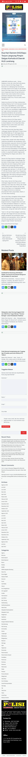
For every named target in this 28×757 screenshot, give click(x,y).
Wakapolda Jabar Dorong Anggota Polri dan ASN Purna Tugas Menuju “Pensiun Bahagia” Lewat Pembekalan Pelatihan (12, 313)
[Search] (25, 45)
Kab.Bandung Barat (5, 605)
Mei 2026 (3, 492)
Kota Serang (4, 626)
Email (3, 404)
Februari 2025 (4, 527)
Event (2, 581)
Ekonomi (3, 579)
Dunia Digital (4, 574)
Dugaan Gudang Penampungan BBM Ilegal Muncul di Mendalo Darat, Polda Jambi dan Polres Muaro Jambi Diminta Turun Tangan (12, 454)
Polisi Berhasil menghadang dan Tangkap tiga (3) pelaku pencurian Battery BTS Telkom (13, 353)
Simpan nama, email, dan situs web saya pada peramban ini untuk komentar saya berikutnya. (14, 420)
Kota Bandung (4, 624)
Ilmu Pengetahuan (5, 588)
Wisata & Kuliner (5, 697)
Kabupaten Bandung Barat (7, 610)
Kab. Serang (4, 600)
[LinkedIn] (20, 1)
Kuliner (3, 631)
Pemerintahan (4, 652)
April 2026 (3, 494)
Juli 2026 (3, 487)
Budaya (3, 565)
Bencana (3, 555)
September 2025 (5, 511)
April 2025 (3, 523)
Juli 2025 (3, 515)
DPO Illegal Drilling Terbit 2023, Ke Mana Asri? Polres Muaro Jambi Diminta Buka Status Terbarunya (12, 445)
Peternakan (4, 667)
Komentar (4, 378)
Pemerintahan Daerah (6, 655)
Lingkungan (12, 49)
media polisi (5, 64)
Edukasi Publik (4, 576)
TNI (2, 50)
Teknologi (3, 686)
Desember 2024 (5, 532)
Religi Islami (4, 676)
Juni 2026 (3, 489)
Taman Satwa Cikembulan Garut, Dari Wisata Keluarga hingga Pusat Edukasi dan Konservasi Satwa (13, 449)
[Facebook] (18, 1)
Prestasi (3, 671)
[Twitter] (16, 1)
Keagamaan (4, 614)
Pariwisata (3, 650)
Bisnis (2, 562)
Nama (3, 397)
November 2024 (5, 534)
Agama (3, 553)
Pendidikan (3, 657)
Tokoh (2, 693)
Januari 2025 (4, 530)
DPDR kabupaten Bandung (7, 569)
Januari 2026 (4, 501)
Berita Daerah (4, 49)
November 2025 (5, 506)
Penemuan (3, 659)
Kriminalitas (4, 629)
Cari (24, 433)
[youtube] (25, 1)
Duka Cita (3, 572)
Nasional (3, 640)
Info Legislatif (4, 591)
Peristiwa (3, 662)
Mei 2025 (3, 520)
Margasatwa (4, 638)
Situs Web (4, 411)
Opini (2, 645)
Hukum (3, 586)
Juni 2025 (3, 518)
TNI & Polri (3, 690)
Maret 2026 (4, 496)
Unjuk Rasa (3, 695)
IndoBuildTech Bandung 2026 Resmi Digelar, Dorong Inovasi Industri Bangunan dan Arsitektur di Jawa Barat (13, 274)
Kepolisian (3, 617)
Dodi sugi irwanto (5, 474)
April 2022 (3, 546)
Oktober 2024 (4, 537)
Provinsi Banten (5, 674)
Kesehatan (3, 619)
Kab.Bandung (4, 602)
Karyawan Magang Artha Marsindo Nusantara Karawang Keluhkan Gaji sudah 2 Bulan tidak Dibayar (13, 470)
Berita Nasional (4, 560)
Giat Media (3, 584)
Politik (2, 669)
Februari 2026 (4, 499)
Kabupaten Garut (5, 612)
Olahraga (3, 643)
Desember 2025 (5, 504)
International (4, 595)
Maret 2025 (4, 525)
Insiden (3, 593)
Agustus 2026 (4, 485)
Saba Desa (3, 678)
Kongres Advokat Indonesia (7, 621)
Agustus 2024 (4, 542)
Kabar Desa (3, 607)
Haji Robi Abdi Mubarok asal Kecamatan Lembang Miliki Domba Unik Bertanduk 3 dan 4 (14, 476)
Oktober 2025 (4, 508)
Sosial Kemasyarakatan (20, 49)
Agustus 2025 (4, 513)
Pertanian (3, 664)
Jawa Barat (3, 598)
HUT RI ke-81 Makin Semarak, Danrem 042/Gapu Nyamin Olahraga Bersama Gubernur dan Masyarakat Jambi (13, 460)
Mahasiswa (4, 636)
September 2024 (5, 539)
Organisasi (3, 648)
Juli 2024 (3, 544)
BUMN (2, 567)
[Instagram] (23, 1)
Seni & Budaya (4, 681)
